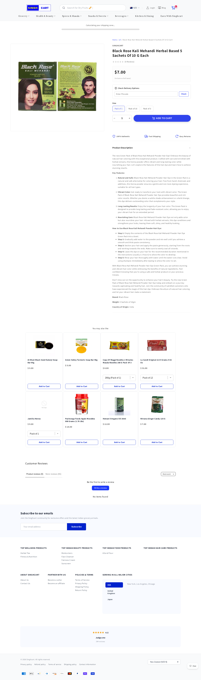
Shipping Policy (82, 587)
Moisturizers (67, 553)
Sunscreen (66, 563)
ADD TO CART (164, 118)
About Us (25, 580)
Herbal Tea (25, 553)
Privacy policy (26, 664)
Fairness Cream (68, 560)
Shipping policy (70, 664)
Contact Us (25, 583)
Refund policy (40, 664)
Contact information (87, 664)
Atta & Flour (108, 553)
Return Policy (81, 590)
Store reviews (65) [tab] (53, 474)
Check (183, 94)
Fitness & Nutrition (29, 556)
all (120, 40)
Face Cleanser (68, 556)
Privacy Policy (81, 583)
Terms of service (54, 664)
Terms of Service (82, 580)
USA (109, 585)
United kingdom (111, 592)
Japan (110, 599)
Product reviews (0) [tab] (34, 474)
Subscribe (76, 527)
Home (114, 40)
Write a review (100, 487)
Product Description (122, 147)
